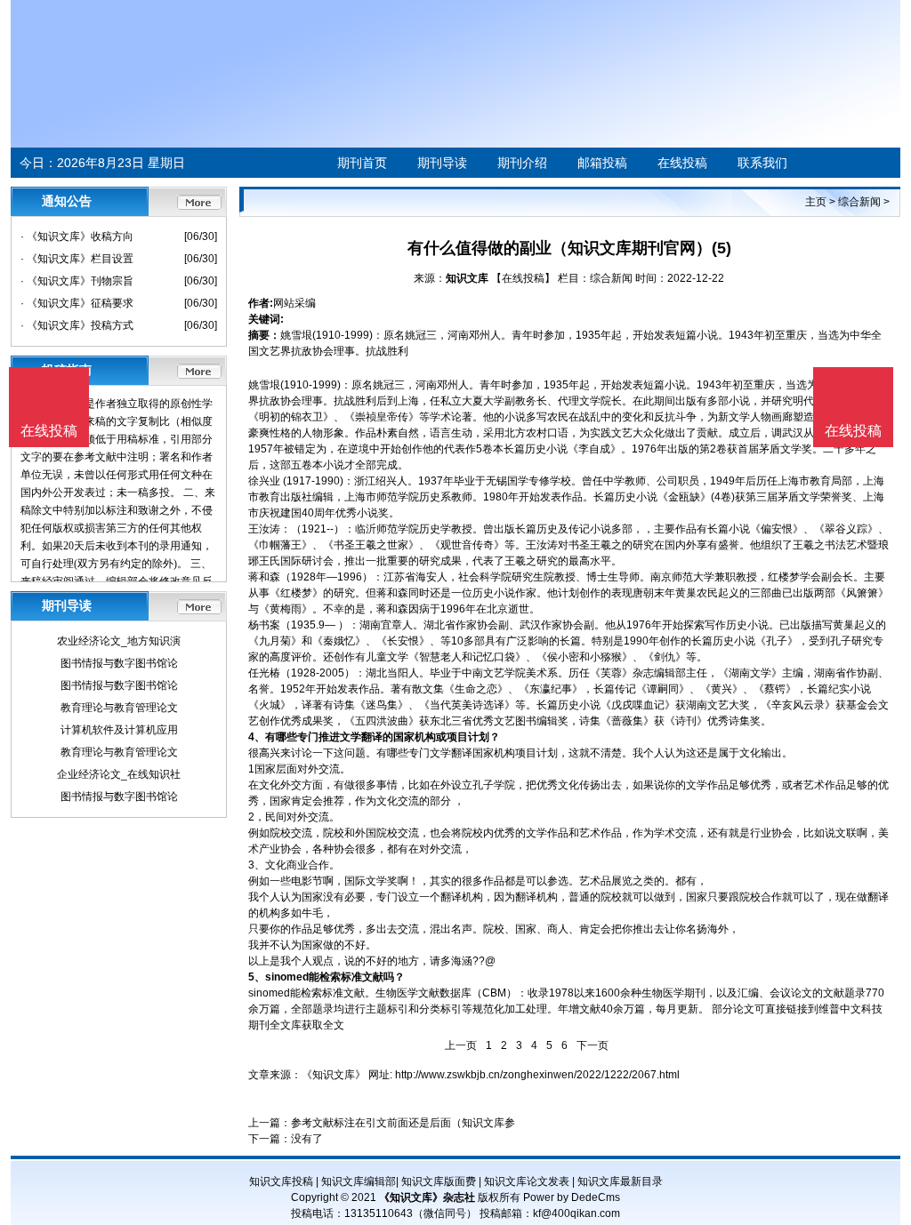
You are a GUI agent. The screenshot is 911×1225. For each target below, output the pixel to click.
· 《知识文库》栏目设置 (76, 258)
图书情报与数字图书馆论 (119, 663)
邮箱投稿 (602, 163)
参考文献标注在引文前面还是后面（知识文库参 (403, 1123)
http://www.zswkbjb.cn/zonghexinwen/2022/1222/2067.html (537, 1075)
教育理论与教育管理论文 (119, 707)
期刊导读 (442, 163)
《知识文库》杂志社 (427, 1197)
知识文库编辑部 (358, 1181)
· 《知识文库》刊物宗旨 (76, 281)
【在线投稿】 (523, 278)
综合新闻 (859, 202)
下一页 (592, 1045)
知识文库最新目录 (620, 1181)
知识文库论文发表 (526, 1181)
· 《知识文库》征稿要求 (76, 303)
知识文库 (467, 278)
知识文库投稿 (281, 1181)
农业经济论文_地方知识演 (119, 641)
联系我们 (762, 163)
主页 (815, 202)
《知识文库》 (334, 1075)
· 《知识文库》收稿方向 (76, 236)
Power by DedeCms (571, 1197)
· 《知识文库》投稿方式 (76, 325)
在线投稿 (682, 163)
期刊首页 (362, 163)
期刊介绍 (522, 163)
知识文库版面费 (438, 1181)
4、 (256, 737)
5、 (256, 977)
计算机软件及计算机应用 (119, 730)
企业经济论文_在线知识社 (119, 774)
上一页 (461, 1045)
